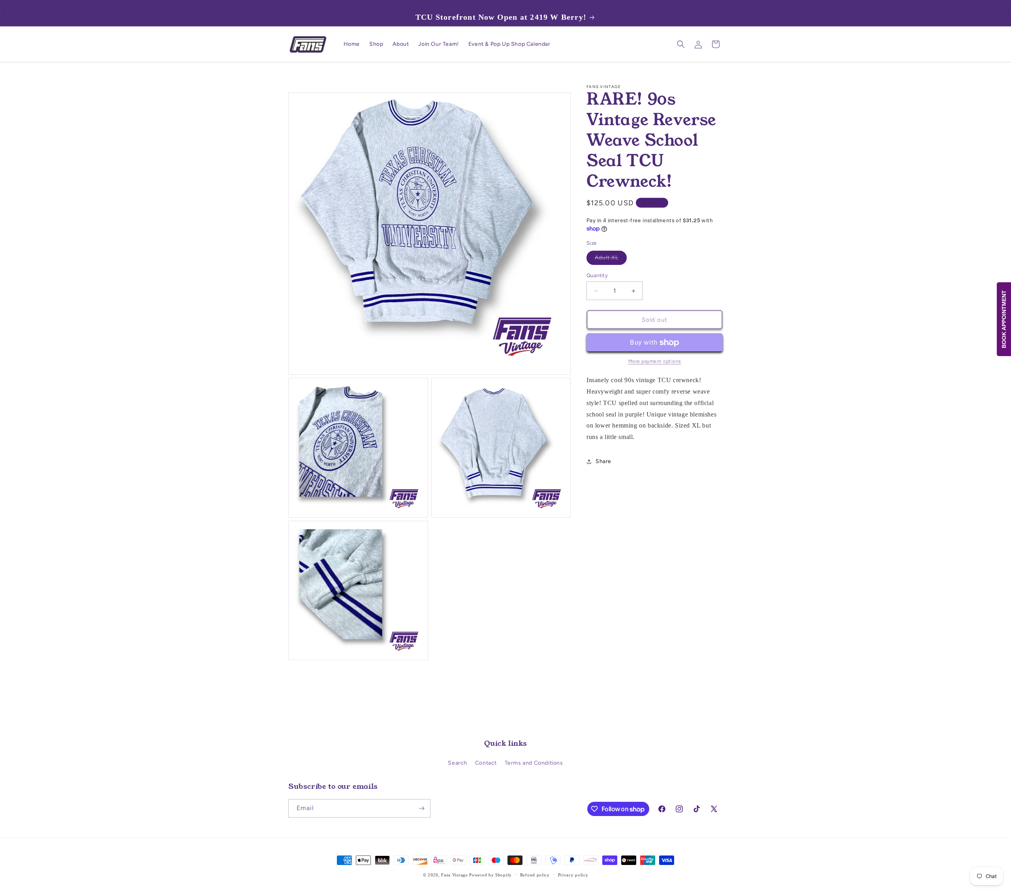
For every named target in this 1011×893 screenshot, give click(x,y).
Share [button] (603, 461)
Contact (486, 763)
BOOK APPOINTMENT (1004, 319)
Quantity (597, 275)
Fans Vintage (454, 874)
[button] (681, 44)
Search (457, 763)
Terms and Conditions (534, 763)
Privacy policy (573, 874)
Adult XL (611, 259)
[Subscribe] (421, 808)
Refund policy (535, 874)
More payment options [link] (654, 361)
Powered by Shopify (490, 874)
